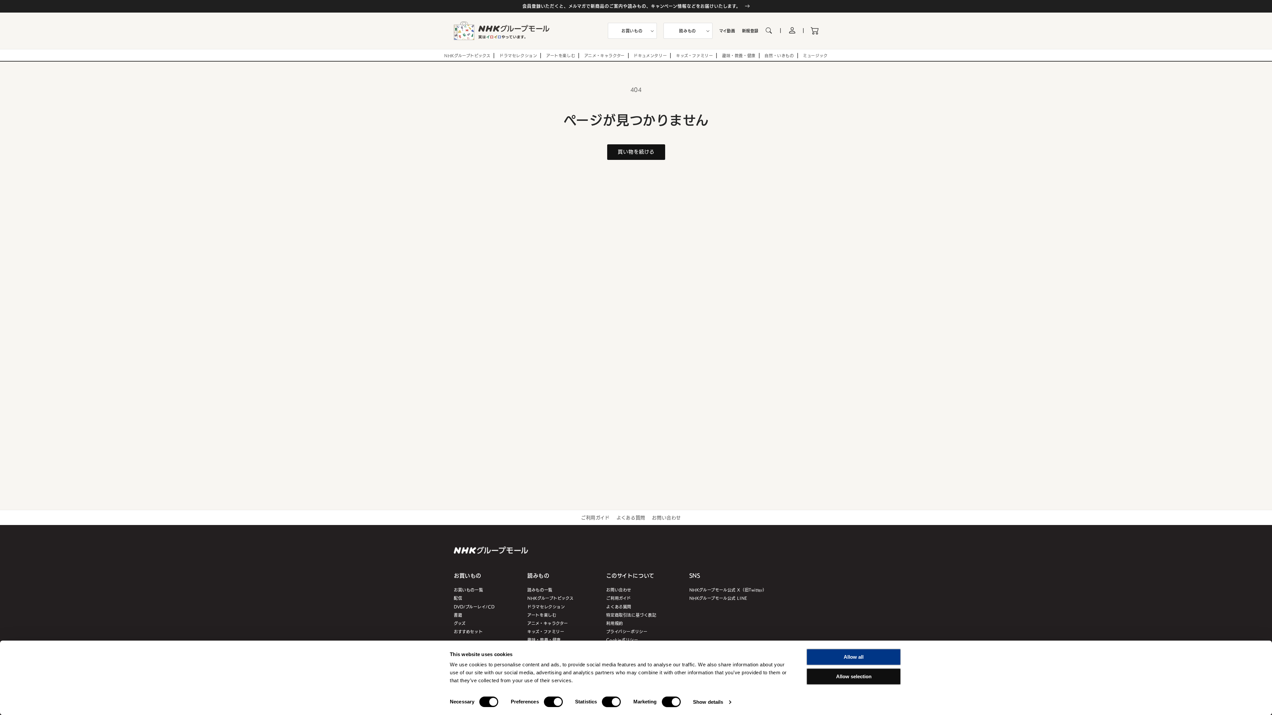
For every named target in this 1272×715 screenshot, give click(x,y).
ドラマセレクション (546, 606)
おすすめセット (468, 631)
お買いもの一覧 (468, 589)
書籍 (458, 614)
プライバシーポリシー (626, 631)
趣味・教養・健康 (544, 639)
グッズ (460, 623)
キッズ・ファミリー (545, 631)
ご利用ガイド (595, 517)
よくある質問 (630, 517)
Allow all (854, 657)
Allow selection (854, 676)
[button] (632, 31)
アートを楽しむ (541, 614)
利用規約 (614, 623)
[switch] (553, 701)
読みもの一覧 (540, 589)
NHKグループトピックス (550, 598)
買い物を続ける (636, 151)
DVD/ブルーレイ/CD (474, 606)
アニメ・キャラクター (547, 623)
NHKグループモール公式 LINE (718, 598)
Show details (708, 702)
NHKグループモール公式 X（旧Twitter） (728, 589)
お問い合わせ (666, 517)
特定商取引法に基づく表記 (631, 614)
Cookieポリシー (622, 639)
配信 (458, 598)
